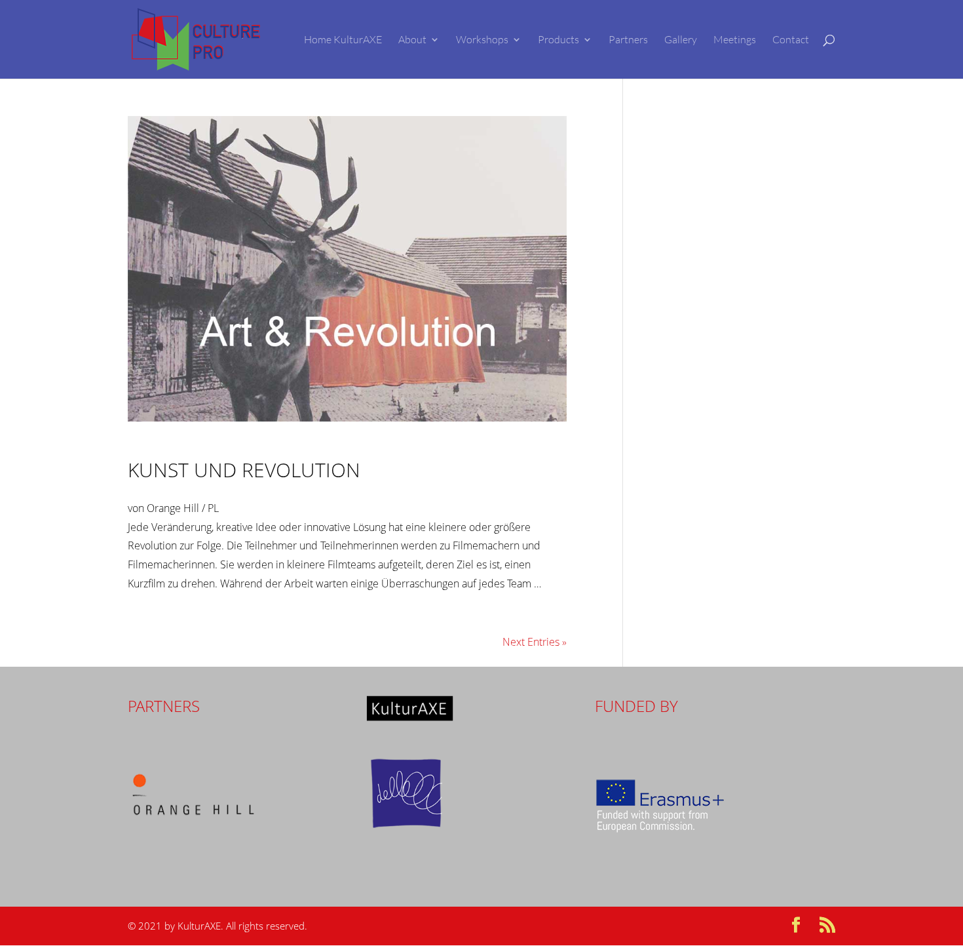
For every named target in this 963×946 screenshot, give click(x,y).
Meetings (734, 40)
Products (558, 40)
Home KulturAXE (343, 40)
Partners (628, 40)
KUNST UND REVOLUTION (244, 469)
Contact (790, 40)
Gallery (680, 40)
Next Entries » (534, 642)
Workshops (482, 40)
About (412, 40)
